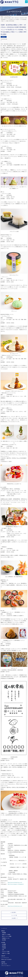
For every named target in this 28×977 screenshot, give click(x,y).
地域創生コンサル (5, 938)
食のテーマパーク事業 (6, 936)
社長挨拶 (4, 947)
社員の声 (3, 955)
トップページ (4, 928)
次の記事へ (14, 918)
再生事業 (4, 940)
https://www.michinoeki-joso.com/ (15, 882)
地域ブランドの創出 (6, 934)
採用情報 (3, 962)
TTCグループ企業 (5, 951)
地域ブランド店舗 (5, 953)
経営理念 (4, 946)
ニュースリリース (8, 16)
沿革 (3, 949)
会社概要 (4, 944)
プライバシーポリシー (5, 965)
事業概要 (4, 932)
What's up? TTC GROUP (6, 959)
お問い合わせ (4, 963)
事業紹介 (3, 930)
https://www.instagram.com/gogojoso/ (16, 884)
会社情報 (3, 942)
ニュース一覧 (14, 915)
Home (2, 16)
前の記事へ (14, 912)
